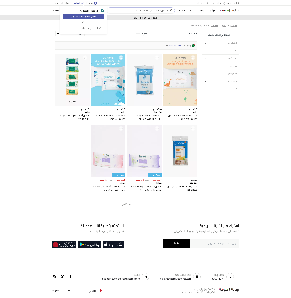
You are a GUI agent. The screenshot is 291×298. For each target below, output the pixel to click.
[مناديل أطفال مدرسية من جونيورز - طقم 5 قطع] (72, 105)
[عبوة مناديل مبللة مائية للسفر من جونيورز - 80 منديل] (108, 105)
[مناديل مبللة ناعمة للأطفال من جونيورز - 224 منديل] (180, 105)
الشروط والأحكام (207, 292)
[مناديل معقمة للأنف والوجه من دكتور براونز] (180, 176)
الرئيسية (233, 26)
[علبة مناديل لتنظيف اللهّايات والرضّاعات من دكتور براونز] (144, 105)
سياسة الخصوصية (190, 292)
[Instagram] (54, 276)
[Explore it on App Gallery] (64, 244)
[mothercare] (228, 10)
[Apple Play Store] (113, 244)
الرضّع (224, 26)
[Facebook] (70, 276)
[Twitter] (62, 276)
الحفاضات (214, 26)
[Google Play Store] (89, 244)
